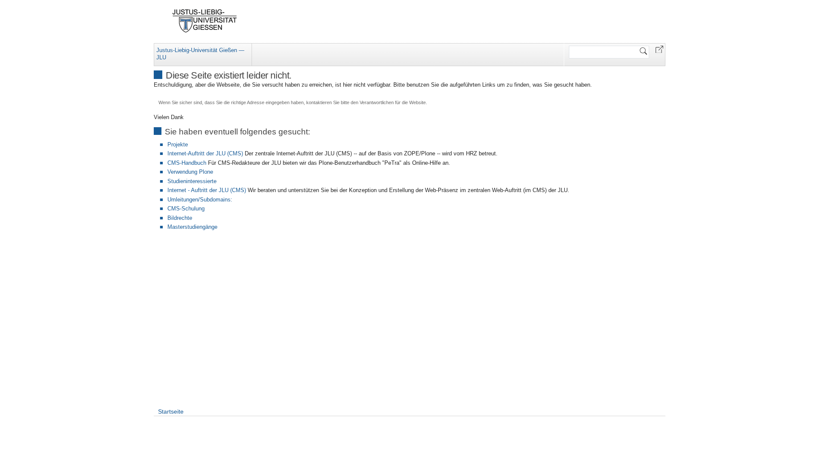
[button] (659, 49)
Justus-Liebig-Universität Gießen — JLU (200, 54)
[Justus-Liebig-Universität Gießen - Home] (205, 21)
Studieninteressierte (192, 181)
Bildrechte (179, 218)
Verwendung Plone (190, 172)
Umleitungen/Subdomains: (199, 199)
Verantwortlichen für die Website (393, 102)
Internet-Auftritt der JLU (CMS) (205, 153)
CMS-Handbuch (186, 163)
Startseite (171, 411)
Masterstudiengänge (192, 227)
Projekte (177, 144)
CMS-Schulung (186, 208)
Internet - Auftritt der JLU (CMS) (206, 190)
